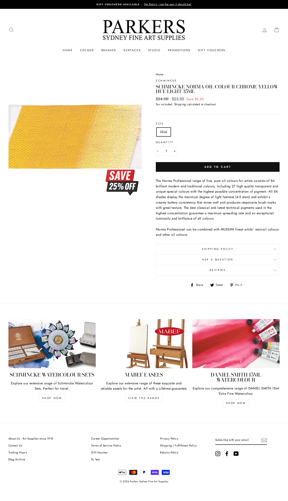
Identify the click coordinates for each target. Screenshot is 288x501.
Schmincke (166, 81)
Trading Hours (17, 452)
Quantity (165, 142)
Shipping (180, 104)
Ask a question (217, 259)
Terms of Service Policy (106, 445)
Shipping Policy (218, 249)
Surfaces (132, 50)
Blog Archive (16, 459)
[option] (144, 4)
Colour (87, 50)
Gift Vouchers (211, 50)
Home (68, 50)
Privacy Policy (169, 438)
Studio (154, 50)
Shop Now (52, 398)
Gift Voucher (99, 452)
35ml (163, 131)
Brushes (108, 50)
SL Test (95, 459)
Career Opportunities (105, 438)
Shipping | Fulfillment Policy (178, 445)
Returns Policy (169, 452)
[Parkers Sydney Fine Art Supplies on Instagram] (217, 453)
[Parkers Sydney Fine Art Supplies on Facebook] (226, 453)
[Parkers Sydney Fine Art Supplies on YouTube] (236, 453)
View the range (144, 398)
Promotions (179, 50)
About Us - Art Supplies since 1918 (30, 438)
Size (160, 123)
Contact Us (15, 445)
